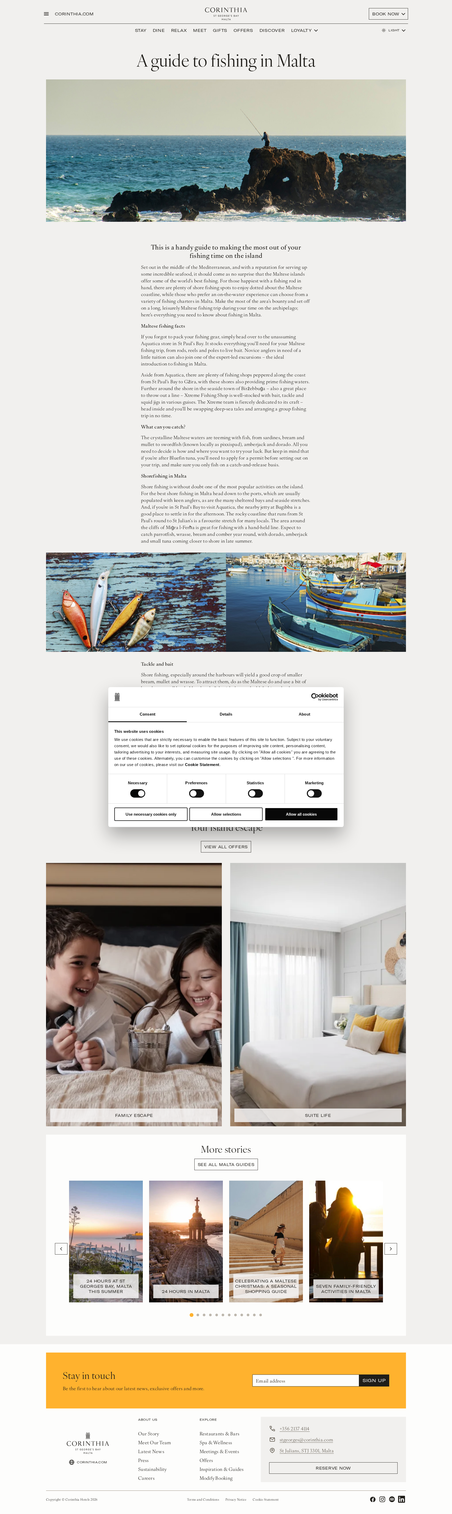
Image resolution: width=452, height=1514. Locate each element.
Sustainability (152, 1469)
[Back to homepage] (226, 13)
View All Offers (226, 846)
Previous (61, 1249)
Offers (243, 30)
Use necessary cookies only (151, 814)
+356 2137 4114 (295, 1428)
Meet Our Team (154, 1442)
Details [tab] (226, 714)
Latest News (151, 1451)
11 (254, 1315)
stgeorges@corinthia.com (306, 1439)
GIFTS (220, 30)
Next (391, 1249)
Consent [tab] (147, 714)
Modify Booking (216, 1478)
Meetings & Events (219, 1451)
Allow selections (226, 814)
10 (248, 1315)
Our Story (148, 1433)
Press (143, 1460)
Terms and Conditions (203, 1499)
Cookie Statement (202, 764)
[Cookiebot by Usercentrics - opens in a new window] (315, 697)
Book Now (385, 13)
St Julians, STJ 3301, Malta (307, 1450)
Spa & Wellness (216, 1442)
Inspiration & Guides (222, 1469)
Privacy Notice (236, 1499)
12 (260, 1315)
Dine (159, 30)
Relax (179, 30)
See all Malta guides (226, 1164)
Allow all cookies (301, 814)
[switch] (196, 793)
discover (272, 30)
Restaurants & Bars (220, 1433)
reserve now (333, 1468)
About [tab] (304, 714)
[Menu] (46, 14)
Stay (140, 30)
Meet (200, 30)
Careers (146, 1478)
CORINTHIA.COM (74, 13)
